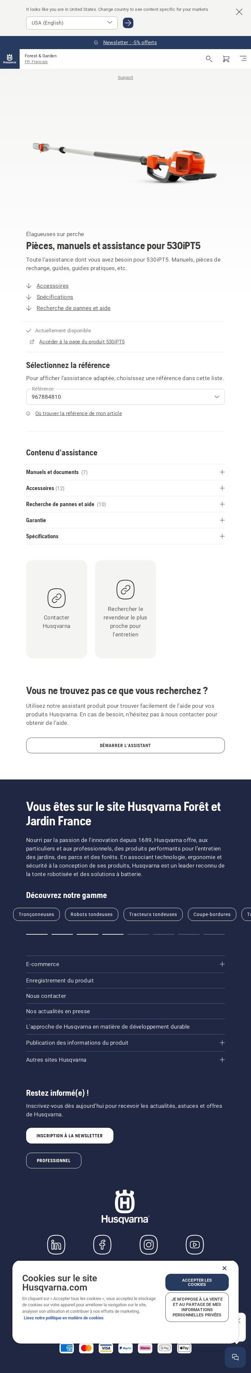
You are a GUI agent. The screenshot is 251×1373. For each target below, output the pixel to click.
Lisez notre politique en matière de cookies (64, 1317)
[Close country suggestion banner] (239, 12)
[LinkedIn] (56, 1244)
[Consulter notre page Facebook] (102, 1244)
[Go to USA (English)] (128, 23)
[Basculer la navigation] (243, 59)
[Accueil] (10, 59)
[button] (37, 934)
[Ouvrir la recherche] (209, 59)
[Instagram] (149, 1244)
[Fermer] (224, 1268)
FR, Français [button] (36, 61)
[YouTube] (195, 1244)
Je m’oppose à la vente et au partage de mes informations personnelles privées (197, 1307)
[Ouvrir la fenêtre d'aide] (235, 1357)
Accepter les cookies (197, 1282)
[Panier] (226, 59)
